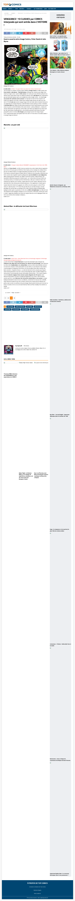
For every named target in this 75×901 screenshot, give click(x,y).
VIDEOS (5, 8)
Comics (20, 29)
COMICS (10, 8)
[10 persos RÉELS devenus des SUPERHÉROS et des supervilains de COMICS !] (11, 367)
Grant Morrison (20, 306)
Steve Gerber (25, 309)
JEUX (45, 8)
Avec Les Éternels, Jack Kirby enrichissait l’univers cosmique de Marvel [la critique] (41, 475)
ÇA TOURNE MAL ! (38, 8)
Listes (23, 29)
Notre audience (37, 893)
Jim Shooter (38, 306)
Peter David (16, 309)
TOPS (16, 8)
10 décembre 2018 (10, 29)
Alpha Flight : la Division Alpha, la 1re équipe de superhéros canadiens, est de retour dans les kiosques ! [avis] (26, 476)
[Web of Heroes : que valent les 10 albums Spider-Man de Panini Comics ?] (60, 45)
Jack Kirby (29, 306)
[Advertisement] (26, 328)
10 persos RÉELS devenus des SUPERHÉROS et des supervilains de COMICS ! (10, 375)
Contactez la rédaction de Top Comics (37, 886)
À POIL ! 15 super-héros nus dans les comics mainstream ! (26, 89)
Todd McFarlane (35, 309)
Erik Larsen (10, 306)
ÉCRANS (29, 8)
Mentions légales (37, 890)
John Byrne (7, 309)
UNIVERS (21, 8)
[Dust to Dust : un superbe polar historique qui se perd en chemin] (60, 28)
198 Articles (26, 345)
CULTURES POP (52, 8)
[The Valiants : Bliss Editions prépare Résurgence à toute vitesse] (60, 63)
